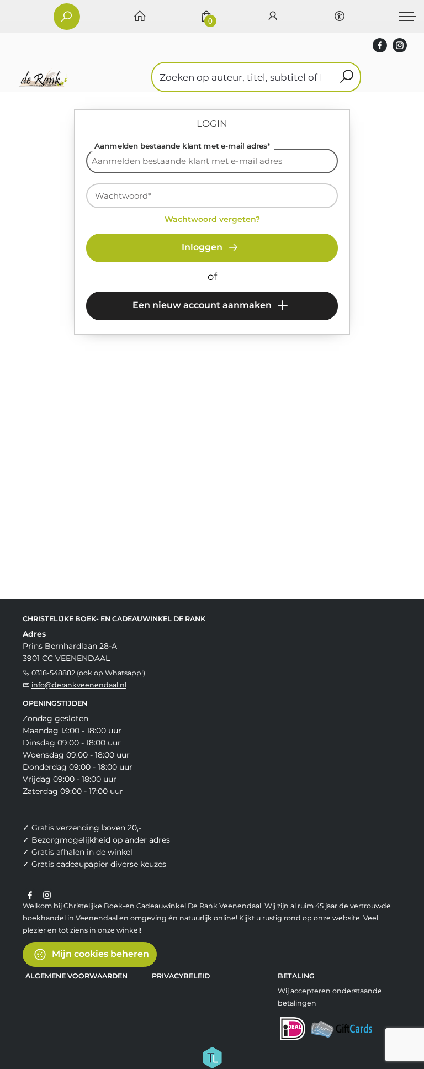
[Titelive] (212, 1057)
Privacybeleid (181, 976)
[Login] (272, 16)
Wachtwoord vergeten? (212, 219)
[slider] (105, 343)
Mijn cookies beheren (99, 954)
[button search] (346, 77)
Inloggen (203, 247)
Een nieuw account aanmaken (203, 305)
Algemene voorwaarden (76, 976)
